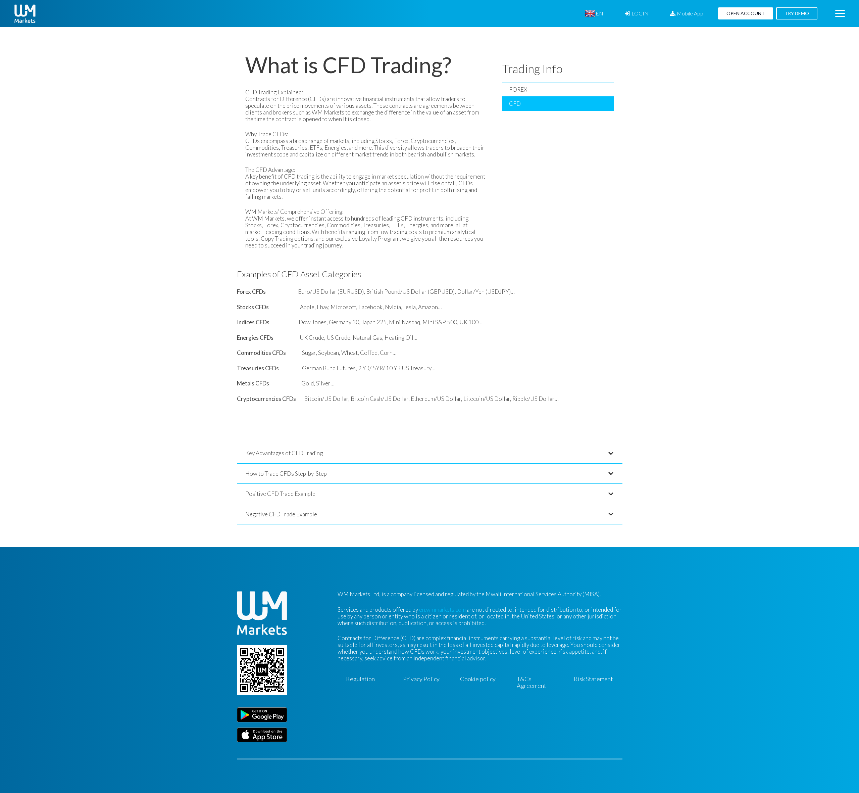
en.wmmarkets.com (442, 609)
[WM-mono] (25, 13)
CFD (515, 103)
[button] (608, 13)
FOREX (518, 89)
